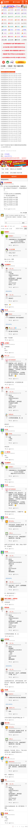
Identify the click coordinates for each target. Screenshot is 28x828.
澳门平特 (5, 26)
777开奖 (18, 29)
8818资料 (11, 26)
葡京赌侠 (11, 36)
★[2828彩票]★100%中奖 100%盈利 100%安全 (14, 57)
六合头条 (11, 39)
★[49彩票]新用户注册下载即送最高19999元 (14, 43)
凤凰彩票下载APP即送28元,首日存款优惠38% (14, 54)
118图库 (24, 19)
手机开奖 (5, 13)
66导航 (24, 29)
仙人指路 (5, 39)
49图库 (4, 19)
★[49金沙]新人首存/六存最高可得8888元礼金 (14, 47)
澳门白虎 (18, 39)
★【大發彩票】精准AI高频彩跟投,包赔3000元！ (14, 50)
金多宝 (24, 33)
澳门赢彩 (18, 19)
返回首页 (14, 176)
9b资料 (11, 19)
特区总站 (5, 9)
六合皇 (4, 33)
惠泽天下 (24, 26)
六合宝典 (18, 36)
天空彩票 (18, 9)
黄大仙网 (18, 16)
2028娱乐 (25, 9)
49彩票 (24, 16)
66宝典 (17, 26)
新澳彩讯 (24, 36)
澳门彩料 (18, 13)
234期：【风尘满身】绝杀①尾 (13, 172)
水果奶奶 (24, 23)
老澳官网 (11, 16)
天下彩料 (18, 23)
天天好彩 (5, 23)
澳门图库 (24, 13)
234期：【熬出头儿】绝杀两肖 (13, 169)
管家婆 (4, 36)
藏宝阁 (11, 33)
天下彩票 (11, 9)
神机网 (18, 33)
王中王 (11, 29)
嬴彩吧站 (11, 23)
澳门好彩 (5, 16)
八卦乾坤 (24, 39)
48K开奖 (11, 13)
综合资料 (5, 29)
